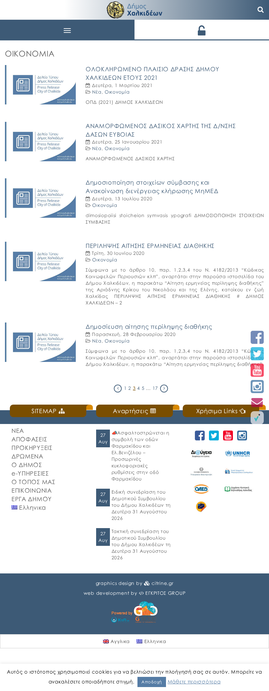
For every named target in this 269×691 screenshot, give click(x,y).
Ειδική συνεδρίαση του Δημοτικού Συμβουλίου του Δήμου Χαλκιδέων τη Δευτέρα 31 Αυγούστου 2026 (141, 505)
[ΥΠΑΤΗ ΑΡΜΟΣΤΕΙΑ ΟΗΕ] (238, 453)
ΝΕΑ (17, 430)
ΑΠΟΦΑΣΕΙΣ (29, 439)
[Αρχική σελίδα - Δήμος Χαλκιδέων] (134, 9)
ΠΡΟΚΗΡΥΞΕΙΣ (31, 447)
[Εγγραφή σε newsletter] (257, 402)
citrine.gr (162, 583)
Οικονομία (117, 92)
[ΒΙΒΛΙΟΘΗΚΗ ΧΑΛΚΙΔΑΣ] (238, 489)
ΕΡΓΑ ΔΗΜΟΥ (31, 498)
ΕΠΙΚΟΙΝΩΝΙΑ (31, 490)
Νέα (96, 92)
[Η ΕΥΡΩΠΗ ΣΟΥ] (201, 506)
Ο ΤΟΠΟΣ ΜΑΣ (33, 481)
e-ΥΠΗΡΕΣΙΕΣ (30, 473)
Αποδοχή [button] (151, 681)
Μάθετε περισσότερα (194, 681)
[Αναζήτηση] (261, 10)
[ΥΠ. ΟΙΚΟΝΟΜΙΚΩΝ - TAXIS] (238, 471)
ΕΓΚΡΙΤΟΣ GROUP (165, 593)
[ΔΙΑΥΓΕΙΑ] (201, 453)
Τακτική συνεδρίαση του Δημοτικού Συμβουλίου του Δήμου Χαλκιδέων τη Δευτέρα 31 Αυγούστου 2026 (141, 544)
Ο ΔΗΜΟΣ (26, 464)
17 (155, 388)
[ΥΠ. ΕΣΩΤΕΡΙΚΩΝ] (201, 471)
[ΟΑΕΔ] (201, 489)
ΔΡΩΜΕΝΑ (27, 456)
